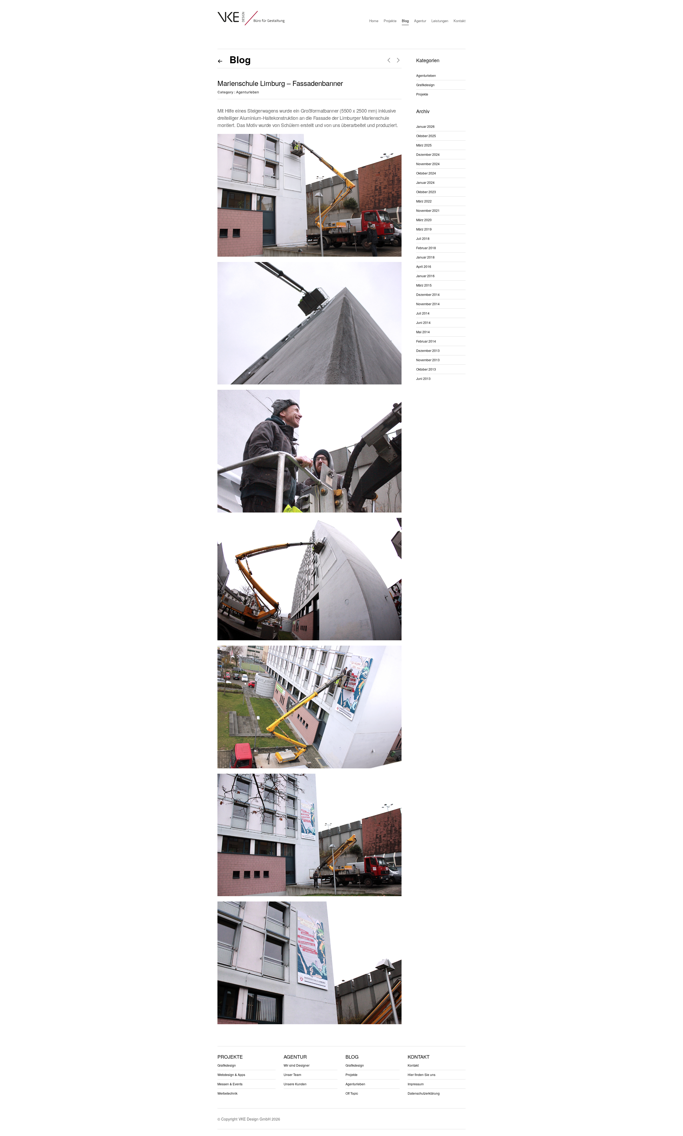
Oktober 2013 (426, 369)
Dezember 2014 (428, 294)
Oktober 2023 (426, 191)
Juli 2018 (423, 238)
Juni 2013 (423, 378)
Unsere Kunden (295, 1084)
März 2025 (424, 145)
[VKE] (251, 18)
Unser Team (292, 1074)
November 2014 (428, 303)
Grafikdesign (425, 84)
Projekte (390, 20)
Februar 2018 (426, 247)
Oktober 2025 (426, 135)
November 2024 (428, 163)
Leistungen (439, 20)
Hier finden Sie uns (421, 1074)
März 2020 (424, 219)
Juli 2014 (423, 313)
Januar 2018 (425, 257)
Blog (405, 20)
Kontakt (460, 20)
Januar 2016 (425, 275)
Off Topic (352, 1093)
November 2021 (428, 210)
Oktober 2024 (426, 173)
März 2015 (424, 285)
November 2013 (428, 360)
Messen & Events (230, 1084)
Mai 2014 (423, 331)
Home (373, 20)
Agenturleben (247, 92)
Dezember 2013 (428, 350)
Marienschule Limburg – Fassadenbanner (280, 83)
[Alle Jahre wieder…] (389, 60)
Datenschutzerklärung (424, 1093)
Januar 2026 (425, 126)
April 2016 (423, 266)
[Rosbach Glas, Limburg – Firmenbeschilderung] (398, 60)
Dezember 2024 (428, 154)
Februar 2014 (426, 341)
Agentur (420, 20)
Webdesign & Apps (231, 1074)
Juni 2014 (423, 322)
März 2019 (424, 229)
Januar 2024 (425, 182)
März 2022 (424, 201)
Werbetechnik (227, 1093)
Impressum (416, 1084)
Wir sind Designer (296, 1065)
